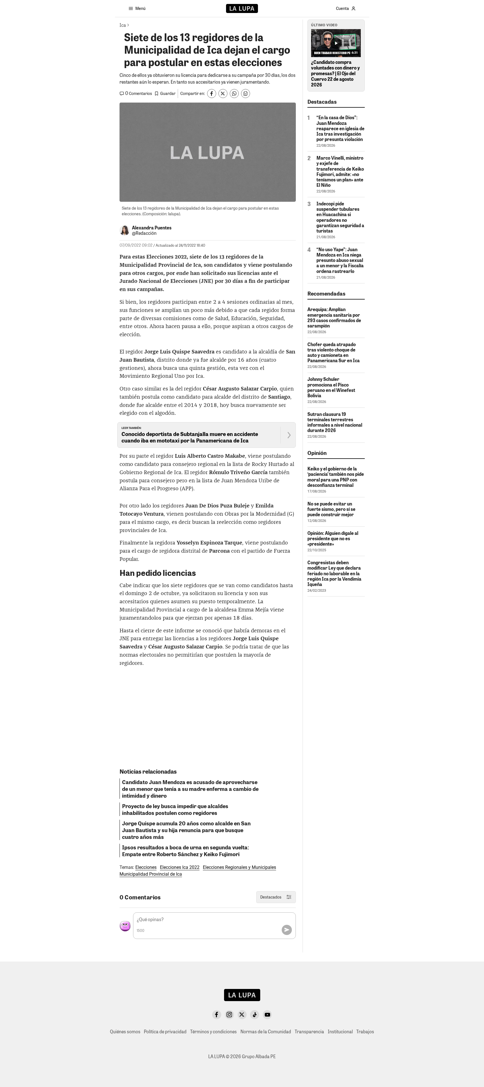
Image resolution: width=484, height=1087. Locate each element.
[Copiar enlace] (245, 93)
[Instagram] (229, 1014)
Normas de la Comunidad (265, 1031)
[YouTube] (267, 1014)
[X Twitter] (242, 1014)
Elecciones (146, 867)
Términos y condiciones (213, 1031)
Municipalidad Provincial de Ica (151, 874)
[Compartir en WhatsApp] (234, 93)
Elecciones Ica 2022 (179, 867)
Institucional (340, 1031)
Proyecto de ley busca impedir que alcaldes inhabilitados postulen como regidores (175, 809)
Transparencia (309, 1031)
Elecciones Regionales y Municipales (239, 867)
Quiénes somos (125, 1031)
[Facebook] (216, 1014)
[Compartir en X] (222, 93)
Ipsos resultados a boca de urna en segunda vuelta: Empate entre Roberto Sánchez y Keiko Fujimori (185, 850)
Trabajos (365, 1031)
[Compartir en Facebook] (211, 93)
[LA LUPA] (242, 8)
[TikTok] (254, 1014)
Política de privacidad (165, 1031)
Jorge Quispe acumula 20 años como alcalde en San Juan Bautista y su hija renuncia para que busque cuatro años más (186, 829)
